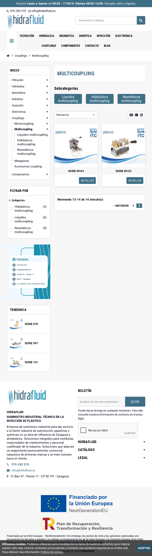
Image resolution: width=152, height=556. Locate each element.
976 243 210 (17, 11)
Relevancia (62, 114)
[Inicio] (8, 56)
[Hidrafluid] (25, 21)
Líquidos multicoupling (31, 219)
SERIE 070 (31, 324)
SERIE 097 (31, 343)
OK (137, 402)
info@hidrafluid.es (43, 11)
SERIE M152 (123, 171)
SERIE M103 (76, 171)
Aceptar (144, 548)
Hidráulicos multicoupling (31, 208)
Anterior (120, 205)
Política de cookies (52, 552)
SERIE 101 (31, 362)
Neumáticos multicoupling (31, 230)
